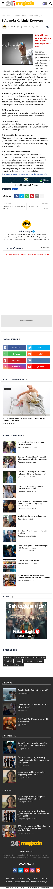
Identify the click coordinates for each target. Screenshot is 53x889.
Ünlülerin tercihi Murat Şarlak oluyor (32, 516)
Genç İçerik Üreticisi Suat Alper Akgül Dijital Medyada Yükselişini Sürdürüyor (33, 458)
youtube (40, 367)
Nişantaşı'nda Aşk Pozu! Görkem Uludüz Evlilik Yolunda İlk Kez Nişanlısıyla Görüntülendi (33, 503)
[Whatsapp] (27, 196)
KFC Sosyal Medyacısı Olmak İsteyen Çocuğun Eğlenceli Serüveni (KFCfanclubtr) (34, 576)
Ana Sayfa (6, 15)
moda (19, 661)
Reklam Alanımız (26, 320)
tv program (9, 665)
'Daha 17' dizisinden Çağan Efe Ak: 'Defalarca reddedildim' (31, 487)
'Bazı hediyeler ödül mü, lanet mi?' (33, 690)
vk (40, 360)
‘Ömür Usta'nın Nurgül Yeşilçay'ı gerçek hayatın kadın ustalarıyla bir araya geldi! (33, 760)
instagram (16, 367)
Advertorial (9, 657)
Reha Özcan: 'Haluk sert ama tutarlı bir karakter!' (32, 532)
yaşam (20, 665)
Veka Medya (25, 231)
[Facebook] (16, 196)
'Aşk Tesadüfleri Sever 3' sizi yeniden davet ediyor (34, 720)
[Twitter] (21, 196)
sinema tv (29, 661)
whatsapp (16, 354)
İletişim (21, 879)
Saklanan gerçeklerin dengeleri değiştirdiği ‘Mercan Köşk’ (31, 773)
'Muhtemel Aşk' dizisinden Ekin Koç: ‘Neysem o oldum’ (31, 443)
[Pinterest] (32, 196)
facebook (16, 347)
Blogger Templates (21, 881)
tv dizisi (14, 15)
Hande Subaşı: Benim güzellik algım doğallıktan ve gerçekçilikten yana (24, 419)
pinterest (16, 360)
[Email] (37, 196)
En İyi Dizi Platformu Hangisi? (29, 560)
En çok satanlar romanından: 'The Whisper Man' (33, 705)
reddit (40, 354)
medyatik (9, 661)
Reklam (44, 879)
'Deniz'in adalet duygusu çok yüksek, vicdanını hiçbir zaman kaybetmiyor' (31, 473)
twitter (40, 347)
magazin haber (40, 657)
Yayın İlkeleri (32, 879)
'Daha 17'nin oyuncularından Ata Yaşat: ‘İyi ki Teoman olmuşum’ (33, 547)
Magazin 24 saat (24, 657)
